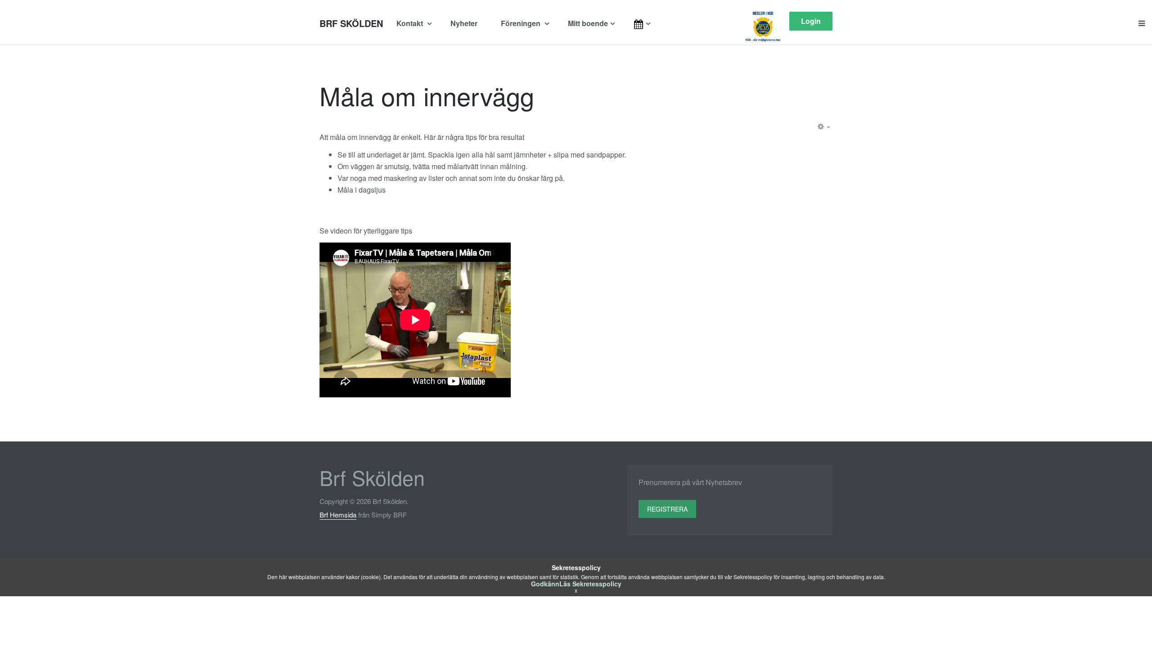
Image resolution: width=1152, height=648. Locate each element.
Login (811, 21)
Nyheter (463, 23)
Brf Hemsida (338, 514)
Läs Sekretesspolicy (590, 583)
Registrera (667, 508)
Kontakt (410, 23)
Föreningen (521, 23)
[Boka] (651, 23)
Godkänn (545, 583)
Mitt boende (588, 23)
